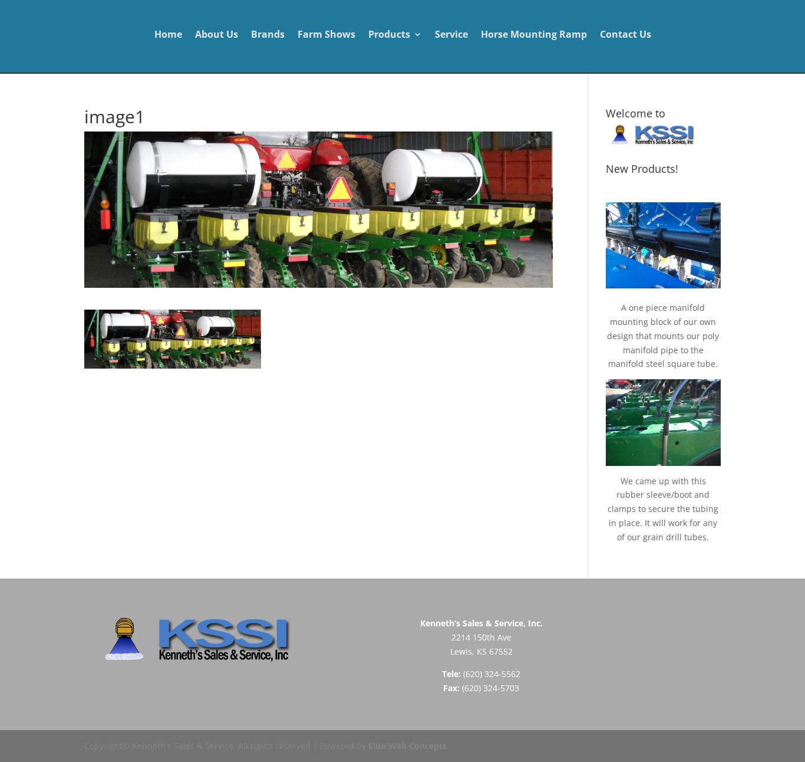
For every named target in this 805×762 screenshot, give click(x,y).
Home (168, 35)
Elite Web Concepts (407, 745)
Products (389, 35)
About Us (216, 35)
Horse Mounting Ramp (534, 35)
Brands (268, 35)
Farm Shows (326, 35)
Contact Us (625, 35)
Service (451, 35)
